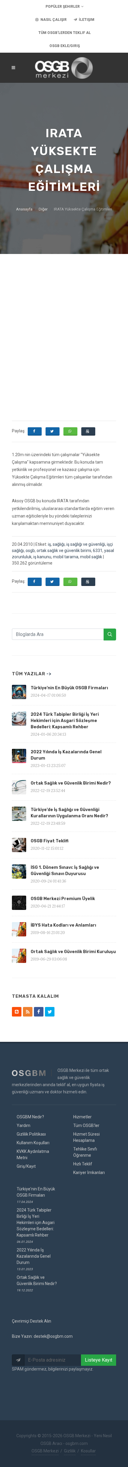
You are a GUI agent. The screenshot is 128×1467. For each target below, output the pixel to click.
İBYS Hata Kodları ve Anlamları (63, 925)
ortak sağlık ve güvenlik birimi (64, 550)
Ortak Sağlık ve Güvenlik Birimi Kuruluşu (73, 951)
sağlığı (59, 544)
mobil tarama (65, 556)
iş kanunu (42, 556)
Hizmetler (82, 1116)
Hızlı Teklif (82, 1164)
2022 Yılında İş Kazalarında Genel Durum (34, 1259)
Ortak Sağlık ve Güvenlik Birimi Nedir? (71, 783)
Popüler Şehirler (63, 6)
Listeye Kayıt (98, 1360)
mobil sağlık (91, 556)
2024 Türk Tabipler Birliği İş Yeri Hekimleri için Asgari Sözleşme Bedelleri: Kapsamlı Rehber (65, 720)
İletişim (86, 20)
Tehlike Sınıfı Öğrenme (85, 1152)
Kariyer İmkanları (89, 1172)
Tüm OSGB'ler (86, 1125)
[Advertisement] (64, 321)
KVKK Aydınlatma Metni (33, 1154)
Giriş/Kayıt (26, 1166)
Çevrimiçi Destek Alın (31, 1321)
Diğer (43, 209)
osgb (30, 550)
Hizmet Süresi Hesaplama (86, 1137)
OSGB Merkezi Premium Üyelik (63, 898)
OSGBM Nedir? (30, 1116)
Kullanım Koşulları (33, 1142)
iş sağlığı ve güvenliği (85, 544)
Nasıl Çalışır (53, 20)
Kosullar (88, 1451)
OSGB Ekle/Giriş (64, 46)
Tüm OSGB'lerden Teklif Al (64, 33)
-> (48, 673)
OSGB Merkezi (45, 1451)
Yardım (23, 1125)
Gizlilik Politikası (31, 1134)
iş (49, 544)
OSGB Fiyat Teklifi (49, 841)
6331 (97, 550)
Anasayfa (24, 209)
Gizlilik (70, 1451)
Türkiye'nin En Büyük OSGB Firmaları (69, 687)
